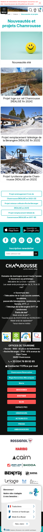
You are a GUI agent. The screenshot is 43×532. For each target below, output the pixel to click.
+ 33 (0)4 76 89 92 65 (22, 361)
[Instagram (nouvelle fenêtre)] (21, 240)
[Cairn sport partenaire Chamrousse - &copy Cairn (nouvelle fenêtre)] (21, 457)
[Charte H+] (6, 337)
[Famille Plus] (26, 337)
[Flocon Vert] (16, 337)
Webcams (35, 10)
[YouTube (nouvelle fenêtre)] (13, 240)
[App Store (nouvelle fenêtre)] (11, 230)
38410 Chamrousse (21, 357)
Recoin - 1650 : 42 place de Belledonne (22, 349)
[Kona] (31, 473)
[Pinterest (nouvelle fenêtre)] (29, 240)
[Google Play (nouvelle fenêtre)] (31, 230)
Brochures (21, 390)
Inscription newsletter (21, 248)
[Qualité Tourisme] (36, 337)
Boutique (21, 396)
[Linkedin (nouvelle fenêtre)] (37, 240)
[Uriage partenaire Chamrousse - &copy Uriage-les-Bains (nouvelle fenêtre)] (11, 481)
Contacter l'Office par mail (23, 366)
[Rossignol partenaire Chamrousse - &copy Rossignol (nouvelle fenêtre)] (21, 440)
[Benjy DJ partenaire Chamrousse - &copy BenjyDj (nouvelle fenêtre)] (13, 473)
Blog (21, 402)
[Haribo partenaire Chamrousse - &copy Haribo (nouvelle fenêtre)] (21, 449)
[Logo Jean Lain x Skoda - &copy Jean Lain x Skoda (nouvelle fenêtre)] (21, 465)
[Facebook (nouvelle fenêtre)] (5, 240)
